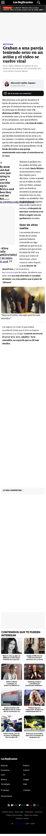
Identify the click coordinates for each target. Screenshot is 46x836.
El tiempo (5, 792)
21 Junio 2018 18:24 (18, 87)
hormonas (9, 274)
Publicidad (29, 814)
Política (26, 768)
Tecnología (5, 786)
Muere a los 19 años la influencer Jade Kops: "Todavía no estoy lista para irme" (11, 659)
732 (37, 807)
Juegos (26, 781)
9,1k (30, 807)
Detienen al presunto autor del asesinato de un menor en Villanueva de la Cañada (34, 737)
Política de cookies (31, 817)
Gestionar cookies (22, 820)
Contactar (38, 814)
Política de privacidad (14, 817)
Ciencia (26, 772)
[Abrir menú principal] (3, 2)
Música (4, 781)
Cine (3, 777)
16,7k (23, 807)
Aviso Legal (19, 814)
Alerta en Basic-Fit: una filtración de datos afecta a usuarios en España (12, 711)
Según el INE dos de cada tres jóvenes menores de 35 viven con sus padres (34, 659)
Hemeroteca (6, 798)
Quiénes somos (7, 814)
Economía (5, 772)
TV (24, 777)
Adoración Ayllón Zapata (23, 85)
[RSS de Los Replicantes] (9, 807)
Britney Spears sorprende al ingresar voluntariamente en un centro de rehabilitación (34, 711)
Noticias (4, 768)
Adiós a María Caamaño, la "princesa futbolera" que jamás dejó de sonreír (11, 685)
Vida (25, 786)
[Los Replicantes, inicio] (23, 2)
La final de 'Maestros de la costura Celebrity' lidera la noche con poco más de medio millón (22, 10)
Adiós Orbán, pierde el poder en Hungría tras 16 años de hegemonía (11, 737)
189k (15, 807)
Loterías (26, 792)
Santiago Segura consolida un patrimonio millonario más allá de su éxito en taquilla (34, 685)
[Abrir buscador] (38, 2)
